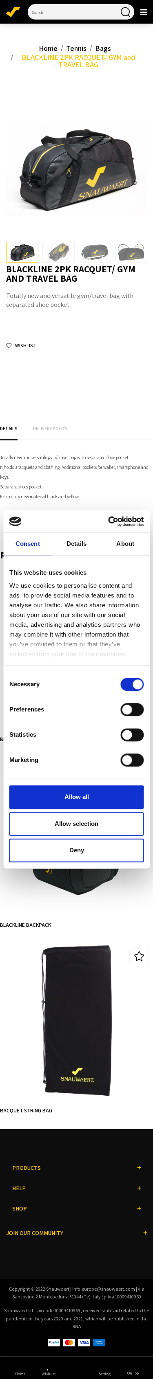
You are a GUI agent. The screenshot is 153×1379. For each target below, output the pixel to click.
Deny (76, 850)
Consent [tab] (28, 544)
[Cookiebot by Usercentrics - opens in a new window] (109, 521)
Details (9, 428)
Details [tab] (76, 544)
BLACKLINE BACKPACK (25, 924)
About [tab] (125, 544)
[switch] (132, 709)
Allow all (76, 797)
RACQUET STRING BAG (26, 1110)
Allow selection (76, 823)
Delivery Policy (50, 428)
